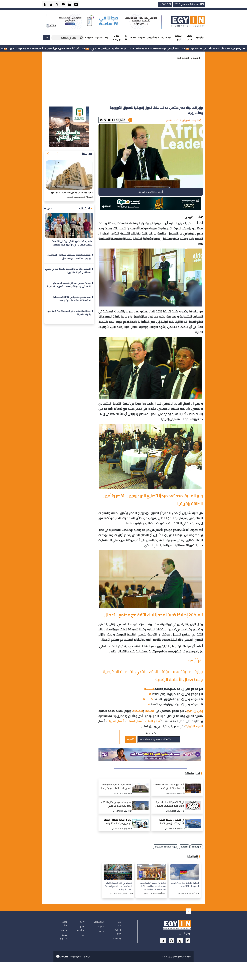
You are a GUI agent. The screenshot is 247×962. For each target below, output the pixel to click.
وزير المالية (196, 847)
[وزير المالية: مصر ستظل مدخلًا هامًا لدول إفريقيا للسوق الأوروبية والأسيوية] (109, 119)
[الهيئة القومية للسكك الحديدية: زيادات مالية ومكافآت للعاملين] (194, 802)
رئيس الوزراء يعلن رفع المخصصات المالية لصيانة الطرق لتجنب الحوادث (169, 787)
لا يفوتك (84, 208)
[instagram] (51, 4)
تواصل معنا (64, 923)
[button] (57, 153)
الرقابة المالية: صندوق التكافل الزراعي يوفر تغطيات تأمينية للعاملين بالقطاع (117, 822)
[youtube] (63, 4)
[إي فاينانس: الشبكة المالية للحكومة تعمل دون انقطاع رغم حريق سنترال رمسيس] (194, 820)
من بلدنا (87, 153)
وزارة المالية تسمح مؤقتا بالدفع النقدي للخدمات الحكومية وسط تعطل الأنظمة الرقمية (116, 787)
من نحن (64, 930)
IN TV (126, 37)
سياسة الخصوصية (63, 936)
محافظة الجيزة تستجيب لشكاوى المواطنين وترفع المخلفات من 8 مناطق (69, 256)
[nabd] (76, 4)
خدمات (133, 38)
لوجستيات (166, 38)
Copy (129, 739)
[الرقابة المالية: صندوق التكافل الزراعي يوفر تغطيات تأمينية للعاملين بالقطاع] (141, 820)
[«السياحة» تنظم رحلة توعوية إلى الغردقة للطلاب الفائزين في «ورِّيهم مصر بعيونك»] (69, 225)
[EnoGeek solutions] (62, 956)
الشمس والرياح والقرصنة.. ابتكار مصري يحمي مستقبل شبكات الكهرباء (68, 270)
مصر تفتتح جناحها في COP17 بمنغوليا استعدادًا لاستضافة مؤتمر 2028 (72, 298)
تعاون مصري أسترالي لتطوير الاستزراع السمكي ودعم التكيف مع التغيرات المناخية (69, 284)
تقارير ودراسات (116, 37)
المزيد (49, 208)
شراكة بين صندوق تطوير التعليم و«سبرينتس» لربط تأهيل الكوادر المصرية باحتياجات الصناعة (153, 886)
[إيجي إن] (188, 21)
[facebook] (45, 4)
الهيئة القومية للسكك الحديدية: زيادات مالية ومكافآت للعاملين (169, 804)
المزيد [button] (89, 38)
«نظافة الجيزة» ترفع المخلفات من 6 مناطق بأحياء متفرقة (69, 312)
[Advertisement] (123, 84)
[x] (180, 940)
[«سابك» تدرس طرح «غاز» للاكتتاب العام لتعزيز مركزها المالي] (141, 802)
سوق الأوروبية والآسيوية (166, 847)
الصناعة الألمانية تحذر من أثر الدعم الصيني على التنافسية (185, 884)
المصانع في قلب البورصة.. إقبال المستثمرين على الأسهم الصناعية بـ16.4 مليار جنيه (119, 886)
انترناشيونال (153, 38)
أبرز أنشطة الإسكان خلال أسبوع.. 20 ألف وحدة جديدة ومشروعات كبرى (112, 48)
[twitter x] (57, 4)
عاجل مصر (189, 37)
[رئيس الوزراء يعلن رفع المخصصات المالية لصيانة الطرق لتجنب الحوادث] (194, 784)
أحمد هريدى (192, 217)
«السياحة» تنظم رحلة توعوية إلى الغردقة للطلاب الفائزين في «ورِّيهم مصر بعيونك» (72, 243)
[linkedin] (69, 4)
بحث (46, 37)
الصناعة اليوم (178, 37)
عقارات (141, 38)
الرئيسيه (197, 58)
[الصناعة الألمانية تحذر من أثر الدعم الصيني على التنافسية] (184, 872)
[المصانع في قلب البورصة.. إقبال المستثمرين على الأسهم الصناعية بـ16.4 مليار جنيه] (118, 872)
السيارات (99, 38)
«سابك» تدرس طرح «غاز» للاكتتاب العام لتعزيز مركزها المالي (116, 804)
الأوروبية (184, 847)
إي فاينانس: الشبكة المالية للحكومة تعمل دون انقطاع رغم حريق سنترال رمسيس (169, 822)
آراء (106, 38)
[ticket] (163, 940)
